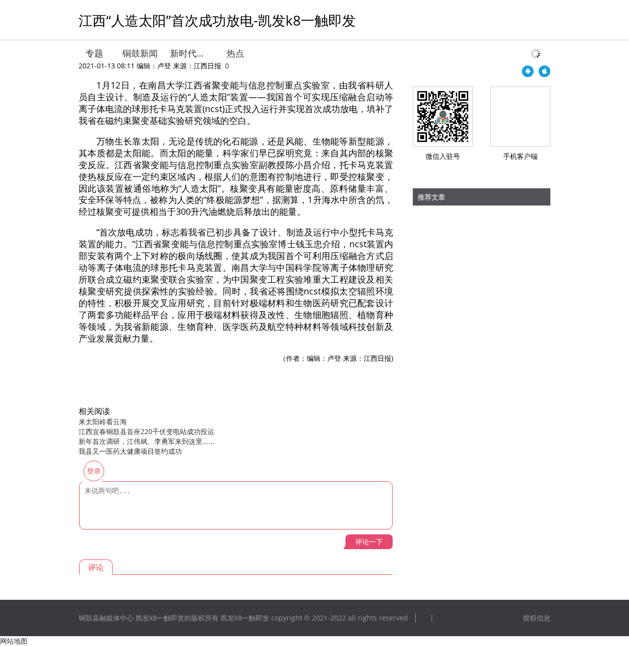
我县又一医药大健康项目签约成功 (130, 451)
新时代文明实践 (188, 53)
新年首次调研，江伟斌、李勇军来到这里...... (146, 441)
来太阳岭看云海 (103, 421)
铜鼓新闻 (140, 53)
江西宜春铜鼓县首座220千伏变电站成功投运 (146, 431)
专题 (94, 53)
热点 (235, 53)
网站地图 (14, 641)
